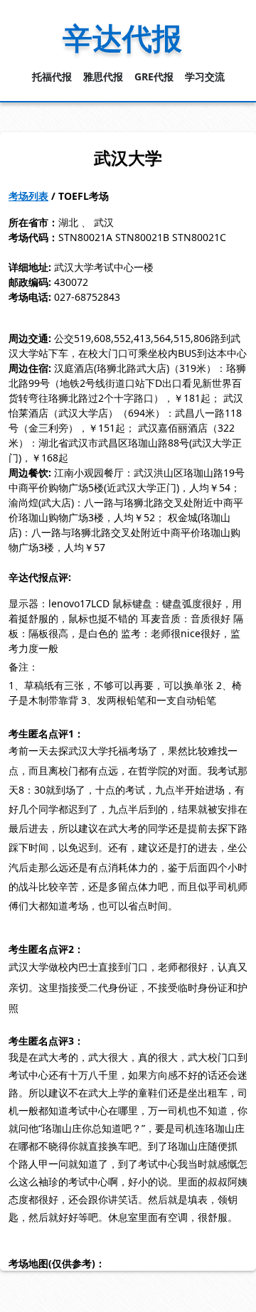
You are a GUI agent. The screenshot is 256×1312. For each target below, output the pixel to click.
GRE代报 (154, 76)
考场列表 (28, 196)
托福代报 (52, 76)
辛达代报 (122, 37)
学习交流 (205, 76)
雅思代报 (103, 76)
